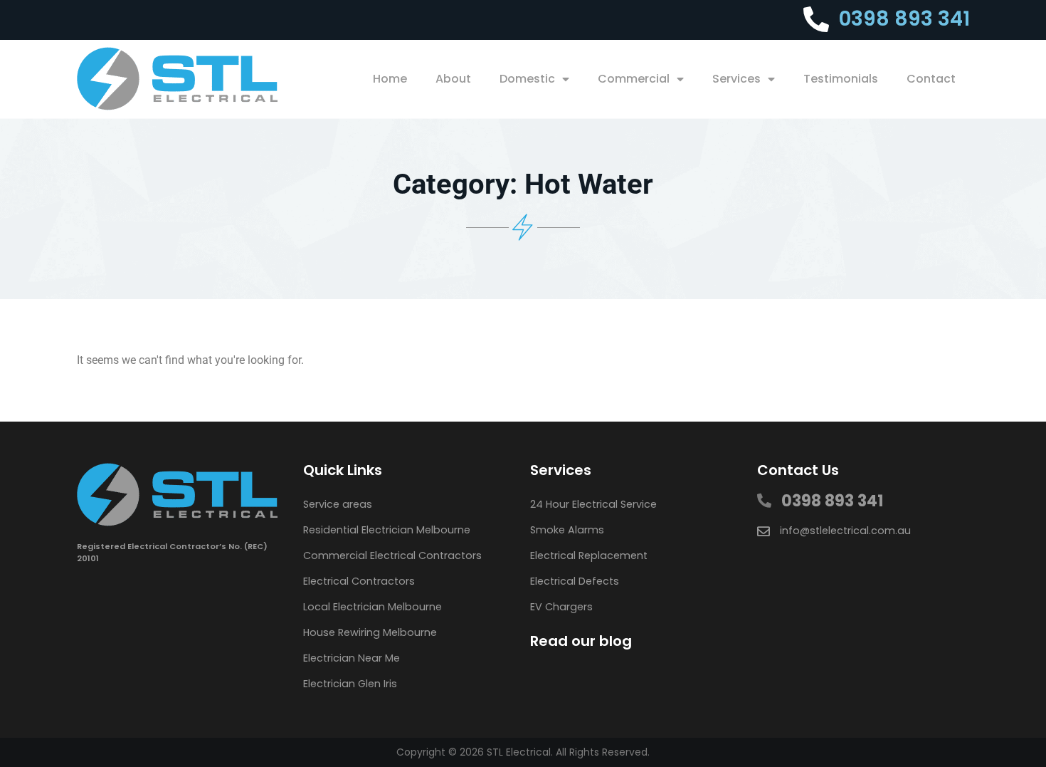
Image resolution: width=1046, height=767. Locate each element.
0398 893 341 (904, 19)
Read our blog (581, 641)
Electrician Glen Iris (350, 684)
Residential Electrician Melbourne (386, 530)
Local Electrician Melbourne (372, 607)
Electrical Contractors (359, 581)
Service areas (337, 504)
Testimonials (840, 79)
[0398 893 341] (816, 20)
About (453, 79)
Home (390, 79)
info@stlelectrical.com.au (845, 530)
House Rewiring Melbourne (370, 632)
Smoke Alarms (567, 530)
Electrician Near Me (351, 658)
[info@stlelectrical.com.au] (763, 531)
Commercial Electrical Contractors (392, 555)
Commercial (634, 79)
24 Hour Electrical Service (593, 504)
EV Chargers (561, 607)
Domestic (527, 79)
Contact (931, 79)
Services (736, 79)
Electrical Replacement (589, 555)
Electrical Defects (574, 581)
